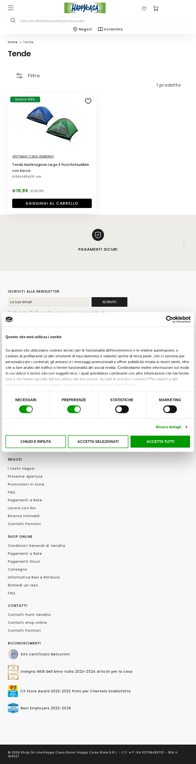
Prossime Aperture (25, 476)
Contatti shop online (27, 622)
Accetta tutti (160, 442)
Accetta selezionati (98, 442)
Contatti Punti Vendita (29, 614)
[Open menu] (29, 8)
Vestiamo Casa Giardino (33, 156)
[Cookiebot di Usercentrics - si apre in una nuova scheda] (170, 319)
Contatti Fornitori (24, 523)
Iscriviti (109, 302)
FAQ (11, 492)
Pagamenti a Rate (25, 500)
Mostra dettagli (168, 427)
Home (13, 42)
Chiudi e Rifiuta (36, 442)
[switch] (74, 409)
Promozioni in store (26, 484)
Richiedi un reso (23, 585)
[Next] (184, 242)
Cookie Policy (123, 384)
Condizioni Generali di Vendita (36, 545)
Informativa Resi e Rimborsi (34, 577)
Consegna (17, 569)
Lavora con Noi (22, 508)
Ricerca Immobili (24, 516)
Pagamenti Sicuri (24, 561)
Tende (28, 42)
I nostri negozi (21, 468)
